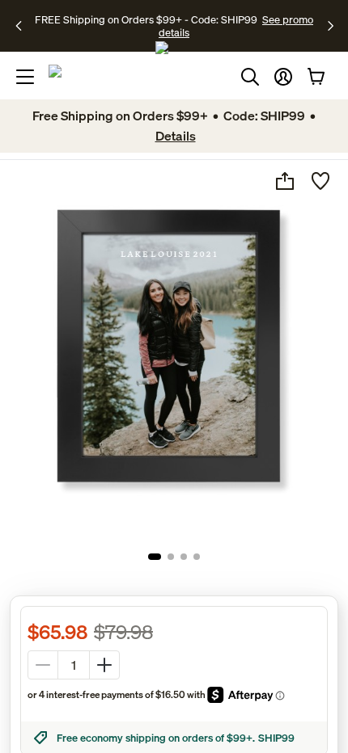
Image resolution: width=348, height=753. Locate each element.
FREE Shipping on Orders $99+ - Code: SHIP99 (146, 19)
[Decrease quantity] (42, 664)
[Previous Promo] (24, 26)
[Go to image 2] (171, 556)
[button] (283, 77)
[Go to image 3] (183, 556)
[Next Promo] (330, 26)
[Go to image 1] (154, 556)
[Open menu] (25, 76)
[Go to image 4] (196, 556)
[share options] (284, 181)
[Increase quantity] (104, 664)
